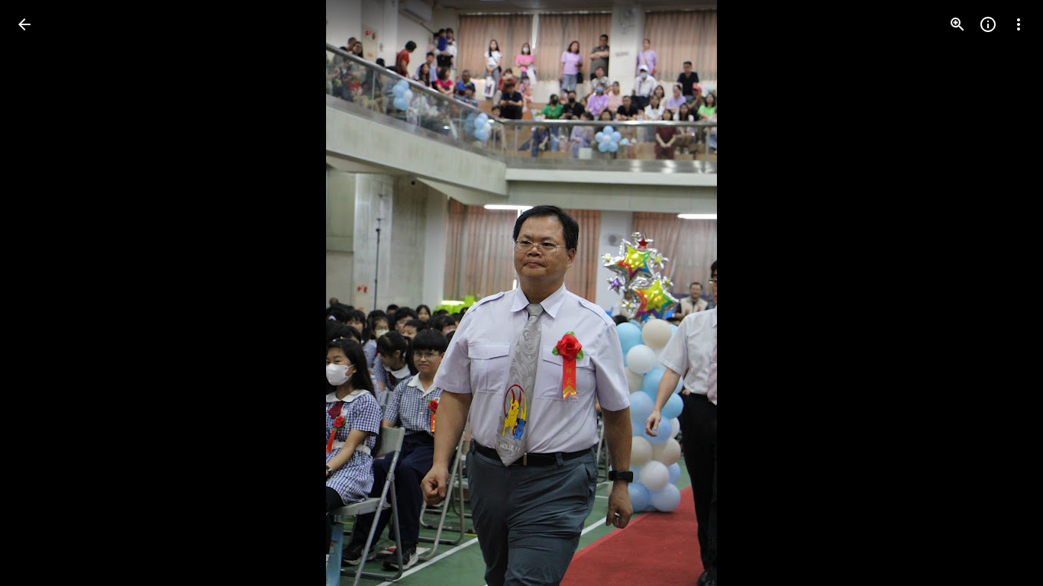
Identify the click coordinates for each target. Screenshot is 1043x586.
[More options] (1018, 24)
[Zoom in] (957, 24)
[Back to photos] (24, 24)
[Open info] (988, 24)
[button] (42, 293)
